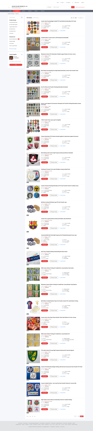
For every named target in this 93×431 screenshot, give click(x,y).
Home (10, 10)
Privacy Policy (62, 426)
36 (32, 416)
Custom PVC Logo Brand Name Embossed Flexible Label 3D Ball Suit (56, 218)
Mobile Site (69, 423)
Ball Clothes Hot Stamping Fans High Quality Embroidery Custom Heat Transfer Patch (59, 70)
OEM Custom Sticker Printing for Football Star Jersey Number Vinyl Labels (57, 268)
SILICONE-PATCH (12, 28)
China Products (25, 423)
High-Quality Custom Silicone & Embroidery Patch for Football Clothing (56, 399)
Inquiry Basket (63, 30)
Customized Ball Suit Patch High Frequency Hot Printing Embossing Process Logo (59, 235)
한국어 (54, 424)
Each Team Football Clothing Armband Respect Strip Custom (54, 251)
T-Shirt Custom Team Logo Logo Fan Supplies (51, 119)
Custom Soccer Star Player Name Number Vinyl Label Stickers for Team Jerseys (58, 317)
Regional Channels (59, 423)
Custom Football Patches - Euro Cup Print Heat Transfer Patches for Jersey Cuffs (58, 383)
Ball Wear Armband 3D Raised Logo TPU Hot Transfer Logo (54, 202)
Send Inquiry (45, 30)
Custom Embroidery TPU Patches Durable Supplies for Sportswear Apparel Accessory (59, 136)
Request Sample (54, 30)
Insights (74, 423)
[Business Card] (21, 54)
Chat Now (16, 57)
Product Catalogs (13, 48)
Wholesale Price (48, 423)
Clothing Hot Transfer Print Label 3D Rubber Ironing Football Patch (55, 169)
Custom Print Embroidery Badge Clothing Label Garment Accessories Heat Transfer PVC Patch (61, 366)
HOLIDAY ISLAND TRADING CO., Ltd (19, 6)
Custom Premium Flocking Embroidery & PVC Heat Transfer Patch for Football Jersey (59, 185)
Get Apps (77, 2)
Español (23, 424)
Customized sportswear (13, 22)
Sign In (58, 2)
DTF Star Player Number (13, 24)
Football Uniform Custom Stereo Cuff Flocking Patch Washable (54, 37)
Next (81, 416)
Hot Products (20, 423)
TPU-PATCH (11, 33)
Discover (36, 10)
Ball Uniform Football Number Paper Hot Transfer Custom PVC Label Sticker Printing (59, 300)
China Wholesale (42, 423)
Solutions (29, 10)
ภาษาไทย (62, 424)
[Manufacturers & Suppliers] (15, 2)
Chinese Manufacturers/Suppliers (34, 423)
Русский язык (35, 424)
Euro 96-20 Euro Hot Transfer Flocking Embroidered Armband (54, 87)
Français (31, 424)
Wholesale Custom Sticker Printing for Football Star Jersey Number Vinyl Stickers (59, 284)
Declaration (57, 426)
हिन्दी (59, 424)
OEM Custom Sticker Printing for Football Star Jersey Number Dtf (55, 333)
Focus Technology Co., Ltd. (39, 426)
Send (16, 64)
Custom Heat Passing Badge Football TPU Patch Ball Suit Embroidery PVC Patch (58, 21)
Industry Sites (53, 423)
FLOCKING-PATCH (12, 31)
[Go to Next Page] (83, 18)
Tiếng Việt (69, 424)
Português (26, 424)
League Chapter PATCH (13, 26)
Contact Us (42, 10)
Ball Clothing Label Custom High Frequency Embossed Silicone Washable (57, 152)
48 (34, 416)
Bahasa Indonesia (74, 424)
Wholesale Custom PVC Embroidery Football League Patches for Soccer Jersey (58, 54)
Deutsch (43, 424)
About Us (23, 10)
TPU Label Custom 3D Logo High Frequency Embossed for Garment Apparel (57, 350)
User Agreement (52, 426)
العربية (50, 424)
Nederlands (47, 424)
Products (17, 10)
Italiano (39, 424)
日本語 (57, 424)
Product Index (65, 423)
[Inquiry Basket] (72, 2)
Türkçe (66, 424)
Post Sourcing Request (80, 7)
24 (30, 416)
